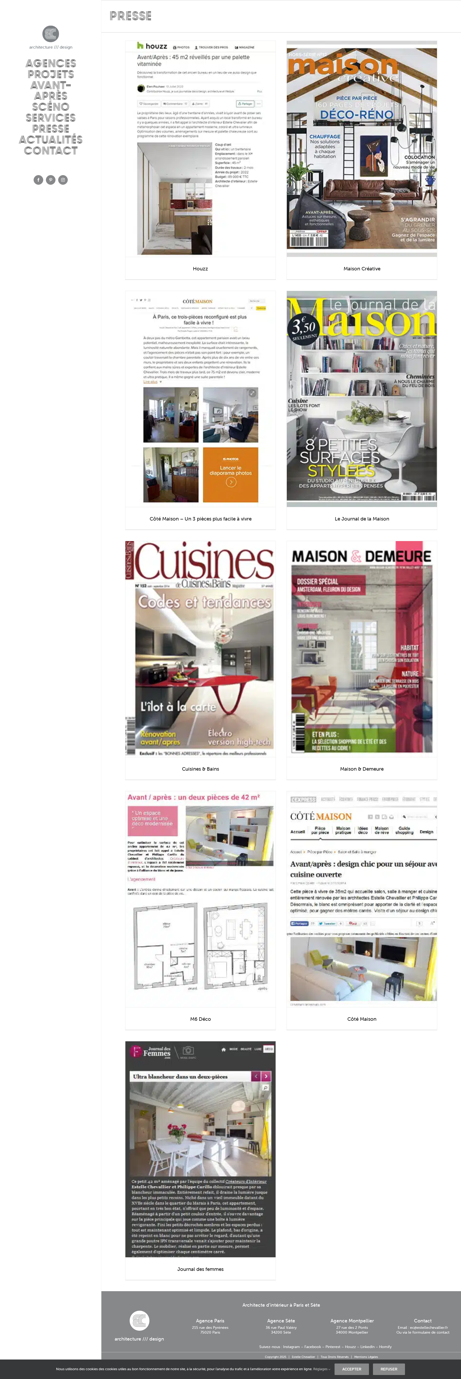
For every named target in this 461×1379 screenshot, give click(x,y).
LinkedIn (367, 1346)
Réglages (320, 1369)
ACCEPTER (351, 1369)
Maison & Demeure (362, 769)
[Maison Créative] (362, 149)
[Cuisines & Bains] (200, 649)
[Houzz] (200, 149)
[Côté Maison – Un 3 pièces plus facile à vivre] (200, 399)
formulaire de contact (431, 1332)
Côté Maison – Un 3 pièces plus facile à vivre (201, 518)
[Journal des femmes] (200, 1149)
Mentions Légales (366, 1357)
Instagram (291, 1346)
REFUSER (389, 1369)
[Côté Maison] (362, 899)
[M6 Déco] (200, 899)
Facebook (312, 1346)
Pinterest (332, 1346)
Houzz (200, 268)
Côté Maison (361, 1019)
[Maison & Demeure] (362, 649)
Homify (385, 1346)
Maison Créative (362, 268)
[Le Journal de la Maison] (362, 399)
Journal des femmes (200, 1269)
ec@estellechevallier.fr (429, 1327)
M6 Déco (200, 1019)
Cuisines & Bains (200, 769)
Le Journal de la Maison (362, 518)
